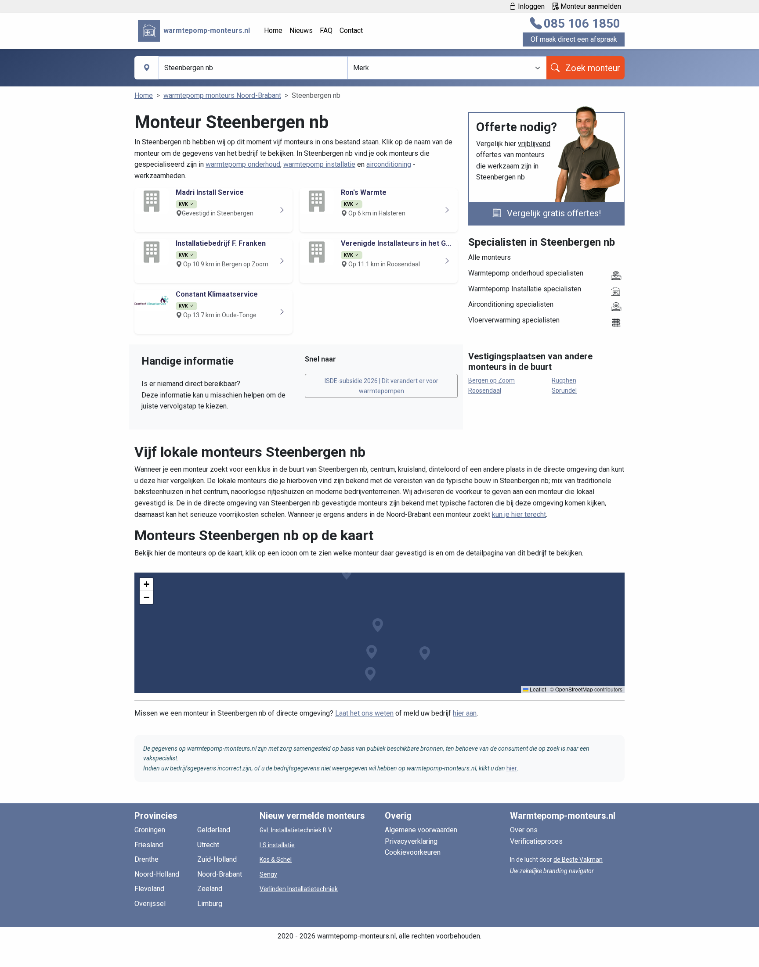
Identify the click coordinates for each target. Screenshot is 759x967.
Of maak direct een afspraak (574, 39)
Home (273, 30)
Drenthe (146, 859)
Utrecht (208, 845)
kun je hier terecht (519, 514)
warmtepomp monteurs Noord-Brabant (222, 95)
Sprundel (564, 390)
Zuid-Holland (217, 859)
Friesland (148, 845)
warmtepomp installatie (319, 164)
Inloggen (530, 6)
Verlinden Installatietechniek (299, 888)
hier (511, 768)
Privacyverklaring (411, 841)
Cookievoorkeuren (413, 852)
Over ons (524, 830)
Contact (351, 30)
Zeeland (209, 889)
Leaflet (537, 689)
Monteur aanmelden (590, 6)
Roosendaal (484, 390)
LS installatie (277, 845)
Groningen (149, 830)
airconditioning (388, 164)
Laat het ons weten (364, 713)
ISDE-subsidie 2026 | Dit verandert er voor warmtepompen (381, 385)
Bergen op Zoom (491, 380)
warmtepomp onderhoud (243, 164)
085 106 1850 (582, 23)
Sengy (268, 874)
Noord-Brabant (219, 874)
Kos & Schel (276, 859)
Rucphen (564, 380)
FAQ (326, 30)
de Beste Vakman (578, 859)
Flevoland (149, 889)
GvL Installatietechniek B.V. (296, 830)
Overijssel (150, 903)
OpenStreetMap (574, 689)
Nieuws (301, 30)
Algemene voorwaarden (421, 830)
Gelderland (213, 830)
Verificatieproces (536, 841)
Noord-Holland (156, 874)
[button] (378, 625)
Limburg (209, 903)
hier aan (465, 713)
